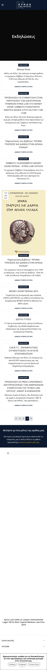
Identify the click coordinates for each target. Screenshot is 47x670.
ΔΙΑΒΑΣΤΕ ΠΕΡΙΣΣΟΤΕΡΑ (24, 86)
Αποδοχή (12, 664)
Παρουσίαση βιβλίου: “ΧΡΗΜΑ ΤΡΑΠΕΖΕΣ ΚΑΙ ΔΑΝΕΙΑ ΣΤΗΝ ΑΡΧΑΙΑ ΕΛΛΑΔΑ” (23, 262)
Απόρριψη (22, 664)
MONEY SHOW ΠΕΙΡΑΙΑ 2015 (23, 291)
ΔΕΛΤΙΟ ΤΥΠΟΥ (23, 319)
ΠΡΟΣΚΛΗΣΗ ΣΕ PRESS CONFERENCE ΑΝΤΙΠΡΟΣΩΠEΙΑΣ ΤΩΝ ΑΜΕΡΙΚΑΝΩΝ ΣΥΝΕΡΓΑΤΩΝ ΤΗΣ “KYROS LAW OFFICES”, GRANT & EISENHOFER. (23, 386)
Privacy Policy (34, 664)
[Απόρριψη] (22, 666)
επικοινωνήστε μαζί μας (29, 442)
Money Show (23, 69)
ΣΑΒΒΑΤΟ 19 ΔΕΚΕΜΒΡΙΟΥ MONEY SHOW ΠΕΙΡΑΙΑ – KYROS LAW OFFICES (23, 165)
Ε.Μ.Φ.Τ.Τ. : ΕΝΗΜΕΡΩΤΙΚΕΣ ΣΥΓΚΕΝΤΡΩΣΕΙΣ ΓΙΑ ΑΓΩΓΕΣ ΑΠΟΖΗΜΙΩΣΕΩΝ (23, 350)
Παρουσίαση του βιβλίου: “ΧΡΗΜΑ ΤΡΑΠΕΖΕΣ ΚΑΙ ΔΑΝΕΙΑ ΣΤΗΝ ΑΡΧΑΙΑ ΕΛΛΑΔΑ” (23, 144)
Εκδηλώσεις (23, 65)
